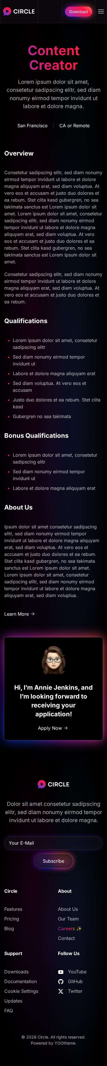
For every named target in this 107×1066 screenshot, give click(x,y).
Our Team (68, 919)
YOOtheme (64, 1043)
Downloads (16, 971)
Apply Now (50, 728)
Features (13, 909)
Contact (66, 938)
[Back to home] (19, 11)
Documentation (20, 981)
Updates (13, 1001)
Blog (9, 928)
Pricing (11, 919)
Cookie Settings (21, 991)
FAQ (8, 1010)
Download (78, 11)
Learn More (16, 614)
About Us (68, 909)
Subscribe (53, 861)
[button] (101, 11)
